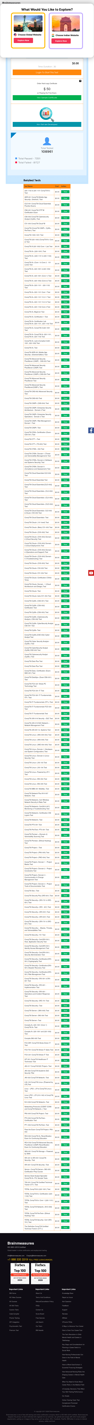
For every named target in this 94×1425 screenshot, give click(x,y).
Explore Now (23, 40)
